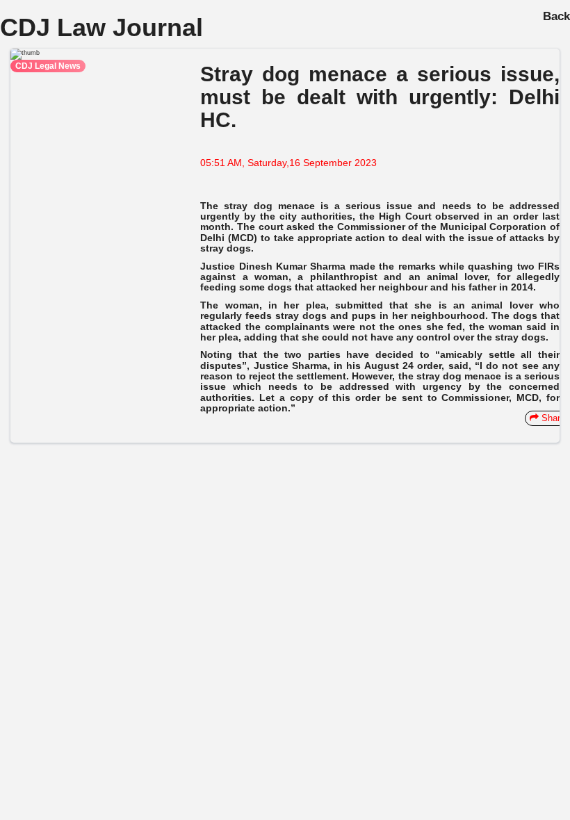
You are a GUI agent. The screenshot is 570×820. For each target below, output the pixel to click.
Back (556, 16)
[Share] (52, 434)
